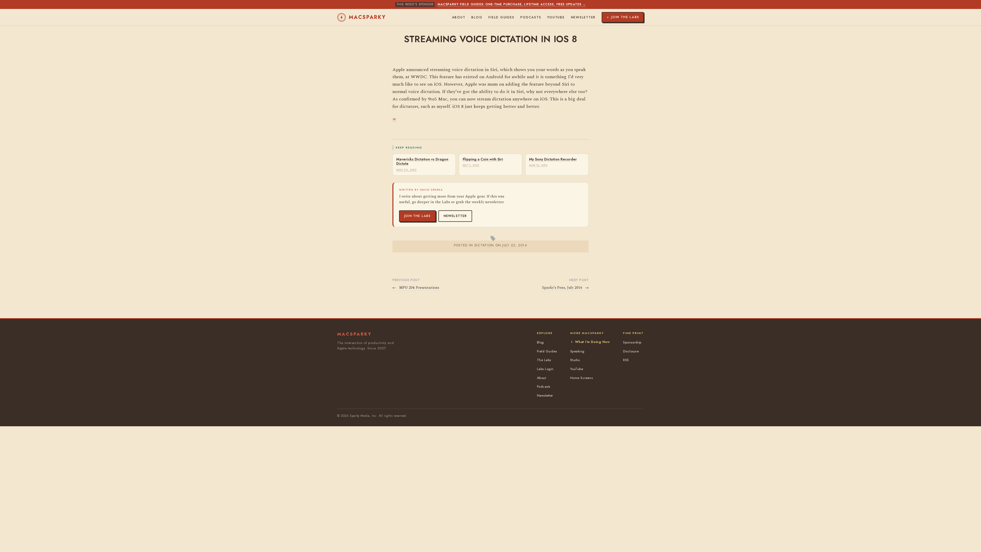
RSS (626, 360)
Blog (476, 17)
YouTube (556, 17)
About (458, 17)
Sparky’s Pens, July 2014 (565, 288)
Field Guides (501, 17)
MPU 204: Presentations (415, 288)
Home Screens (581, 377)
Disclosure (631, 351)
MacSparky (367, 17)
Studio (575, 360)
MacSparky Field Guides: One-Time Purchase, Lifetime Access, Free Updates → (512, 4)
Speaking (577, 351)
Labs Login (545, 368)
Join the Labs (417, 216)
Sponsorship (632, 342)
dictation (484, 245)
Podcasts (530, 17)
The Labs (544, 360)
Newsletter (455, 216)
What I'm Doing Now (592, 341)
